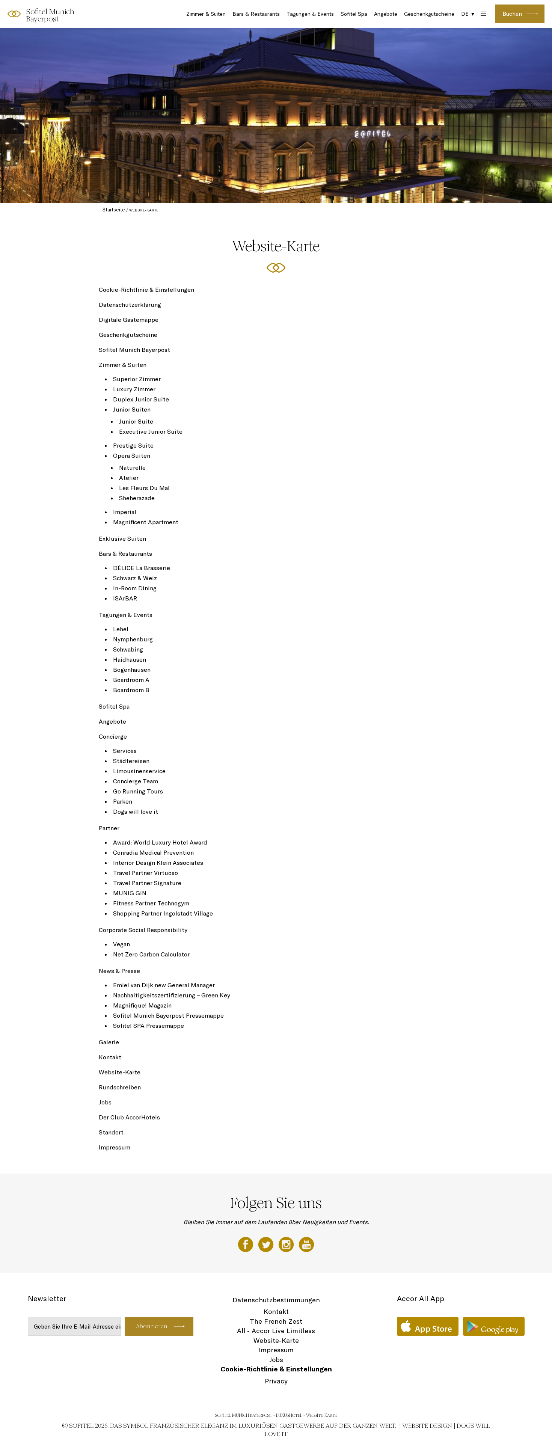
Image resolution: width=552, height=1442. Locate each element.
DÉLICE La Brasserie (141, 568)
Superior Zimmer (137, 379)
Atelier (129, 477)
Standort (111, 1132)
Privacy (276, 1381)
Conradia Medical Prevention (153, 852)
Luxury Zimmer (134, 389)
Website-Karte (119, 1072)
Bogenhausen (132, 669)
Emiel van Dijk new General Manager (164, 985)
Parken (122, 801)
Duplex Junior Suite (141, 399)
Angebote (385, 14)
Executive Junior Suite (150, 431)
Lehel (120, 629)
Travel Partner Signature (147, 883)
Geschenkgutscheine (429, 14)
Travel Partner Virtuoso (145, 872)
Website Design (427, 1426)
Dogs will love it (135, 811)
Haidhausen (129, 659)
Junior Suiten (132, 409)
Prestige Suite (133, 445)
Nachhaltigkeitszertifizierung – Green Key (171, 995)
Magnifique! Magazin (142, 1005)
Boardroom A (131, 679)
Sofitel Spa (354, 14)
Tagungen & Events (310, 14)
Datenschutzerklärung (130, 304)
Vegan (121, 944)
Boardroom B (131, 690)
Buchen (512, 13)
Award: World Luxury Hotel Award (160, 842)
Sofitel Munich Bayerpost (134, 349)
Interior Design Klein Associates (158, 862)
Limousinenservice (139, 771)
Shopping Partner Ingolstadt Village (163, 913)
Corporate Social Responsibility (143, 930)
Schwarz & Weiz (135, 578)
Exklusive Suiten (122, 538)
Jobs (105, 1102)
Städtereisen (131, 761)
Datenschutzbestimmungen (276, 1300)
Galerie (109, 1042)
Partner (109, 828)
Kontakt (110, 1057)
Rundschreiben (120, 1087)
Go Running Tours (138, 791)
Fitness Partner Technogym (151, 903)
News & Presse (119, 970)
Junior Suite (136, 421)
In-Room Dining (135, 588)
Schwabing (128, 649)
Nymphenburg (133, 639)
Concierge (113, 736)
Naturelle (132, 467)
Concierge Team (135, 781)
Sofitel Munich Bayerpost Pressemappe (168, 1015)
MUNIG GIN (129, 893)
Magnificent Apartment (145, 522)
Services (125, 750)
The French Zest (276, 1321)
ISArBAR (125, 598)
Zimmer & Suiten (206, 14)
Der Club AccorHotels (129, 1117)
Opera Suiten (131, 455)
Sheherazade (137, 498)
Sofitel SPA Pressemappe (148, 1025)
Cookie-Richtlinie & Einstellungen (146, 289)
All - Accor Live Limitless (276, 1330)
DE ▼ (468, 14)
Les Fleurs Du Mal (144, 488)
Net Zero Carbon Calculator (151, 954)
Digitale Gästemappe (128, 319)
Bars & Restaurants (256, 14)
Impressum (114, 1147)
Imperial (124, 512)
